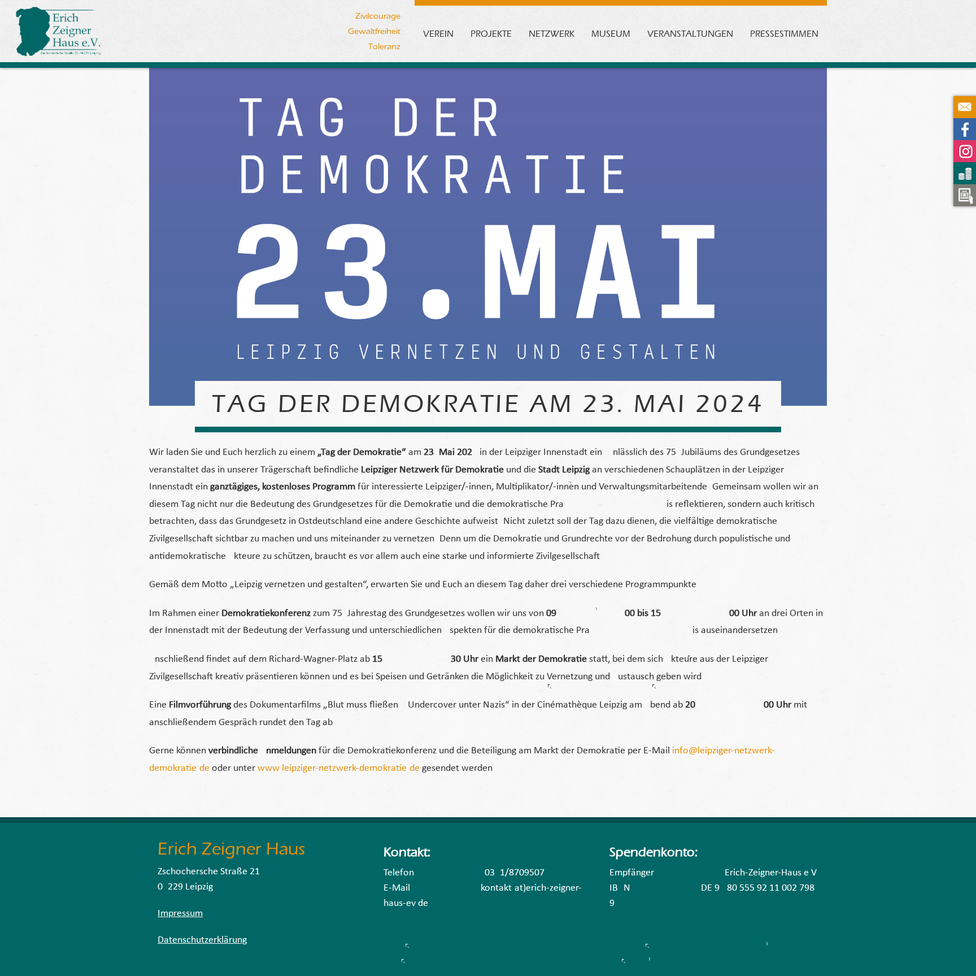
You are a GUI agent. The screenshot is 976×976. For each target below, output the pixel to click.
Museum (610, 33)
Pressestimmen (784, 33)
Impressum (180, 913)
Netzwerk (551, 33)
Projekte (491, 33)
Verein (438, 33)
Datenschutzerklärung (202, 940)
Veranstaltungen (690, 33)
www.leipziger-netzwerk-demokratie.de (339, 768)
